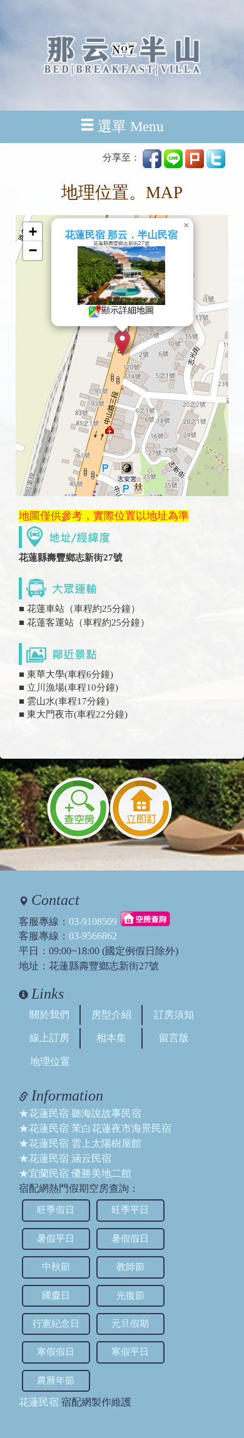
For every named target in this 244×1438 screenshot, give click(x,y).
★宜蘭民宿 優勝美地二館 (75, 1173)
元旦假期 (130, 1324)
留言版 (174, 1037)
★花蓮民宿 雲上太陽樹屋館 (80, 1143)
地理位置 (50, 1061)
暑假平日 (55, 1239)
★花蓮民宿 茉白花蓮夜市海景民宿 (95, 1128)
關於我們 (49, 1014)
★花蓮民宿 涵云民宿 (65, 1158)
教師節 (130, 1267)
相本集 (111, 1037)
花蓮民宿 (39, 1402)
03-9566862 (93, 936)
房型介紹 (111, 1014)
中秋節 (56, 1267)
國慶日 (56, 1296)
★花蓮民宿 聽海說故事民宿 (80, 1113)
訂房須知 (174, 1014)
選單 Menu (131, 126)
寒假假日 (55, 1352)
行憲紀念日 (56, 1324)
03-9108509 (93, 921)
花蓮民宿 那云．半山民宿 (121, 234)
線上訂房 (49, 1037)
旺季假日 (55, 1210)
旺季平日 (130, 1210)
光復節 (130, 1296)
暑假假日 (130, 1239)
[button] (122, 343)
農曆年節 (55, 1381)
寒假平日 (130, 1352)
